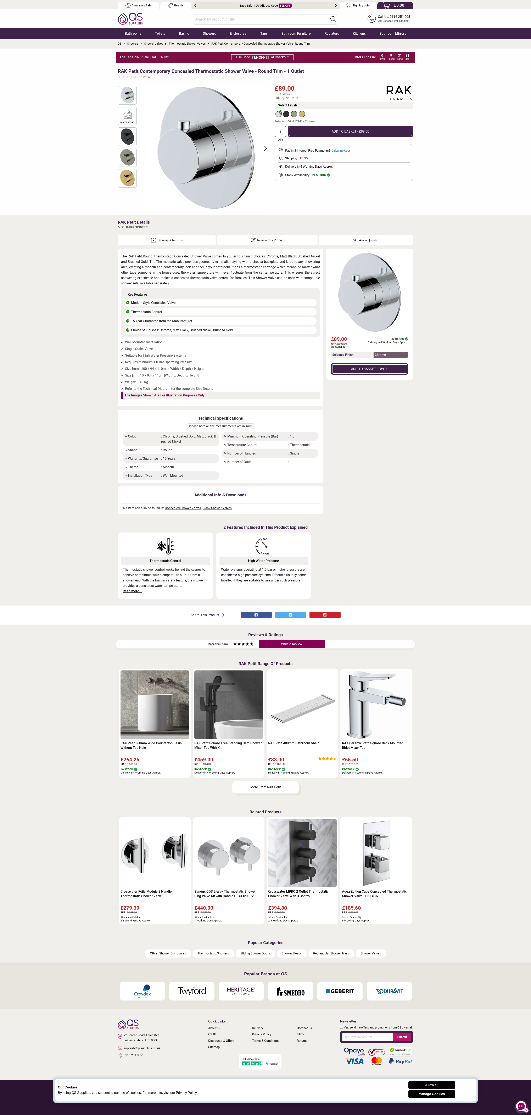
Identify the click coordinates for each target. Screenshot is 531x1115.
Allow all (431, 1085)
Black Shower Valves (217, 508)
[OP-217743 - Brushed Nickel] (294, 114)
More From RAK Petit (265, 787)
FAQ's (300, 1034)
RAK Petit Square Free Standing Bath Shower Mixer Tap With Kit (228, 745)
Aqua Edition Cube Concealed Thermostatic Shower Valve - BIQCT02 (374, 894)
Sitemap (214, 1047)
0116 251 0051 (134, 1055)
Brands (179, 5)
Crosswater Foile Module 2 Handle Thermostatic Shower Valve (146, 894)
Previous (195, 5)
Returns (302, 1041)
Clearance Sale (142, 5)
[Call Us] (372, 19)
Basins (184, 33)
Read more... (132, 591)
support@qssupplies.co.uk (142, 1048)
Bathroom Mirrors (393, 33)
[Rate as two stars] (237, 644)
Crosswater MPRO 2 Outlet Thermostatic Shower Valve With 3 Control (298, 894)
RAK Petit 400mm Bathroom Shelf (293, 743)
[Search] (333, 19)
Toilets (160, 33)
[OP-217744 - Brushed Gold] (302, 114)
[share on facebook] (256, 615)
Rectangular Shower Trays (331, 953)
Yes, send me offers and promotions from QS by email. (378, 1027)
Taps (264, 33)
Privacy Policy (261, 1034)
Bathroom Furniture (296, 33)
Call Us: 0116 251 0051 (395, 17)
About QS (214, 1028)
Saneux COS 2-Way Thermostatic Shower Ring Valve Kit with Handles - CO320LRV (225, 894)
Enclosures (238, 33)
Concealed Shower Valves (183, 508)
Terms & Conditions (265, 1041)
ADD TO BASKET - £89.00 (350, 131)
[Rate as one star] (235, 644)
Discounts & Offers (221, 1041)
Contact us (304, 1028)
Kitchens (359, 33)
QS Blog (213, 1034)
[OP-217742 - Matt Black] (286, 114)
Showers (209, 33)
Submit (402, 1037)
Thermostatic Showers (213, 953)
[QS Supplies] (130, 18)
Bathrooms (133, 33)
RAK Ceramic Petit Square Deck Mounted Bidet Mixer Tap (372, 745)
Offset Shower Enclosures (168, 953)
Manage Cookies (432, 1094)
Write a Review (291, 644)
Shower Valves (370, 953)
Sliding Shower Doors (255, 953)
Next (336, 5)
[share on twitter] (290, 615)
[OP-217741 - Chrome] (278, 114)
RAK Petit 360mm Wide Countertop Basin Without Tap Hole (151, 745)
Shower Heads (292, 953)
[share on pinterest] (325, 615)
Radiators (332, 33)
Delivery (257, 1028)
